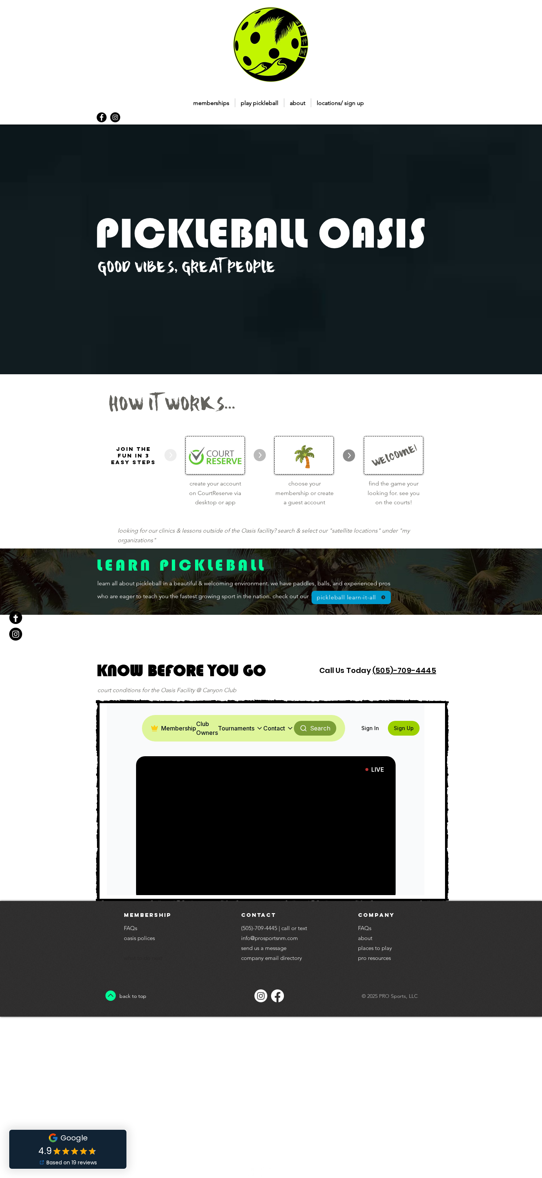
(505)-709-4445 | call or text (274, 928)
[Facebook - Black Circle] (102, 117)
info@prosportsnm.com (269, 938)
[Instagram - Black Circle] (115, 117)
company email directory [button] (271, 957)
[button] (259, 102)
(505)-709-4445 (404, 670)
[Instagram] (260, 995)
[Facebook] (277, 995)
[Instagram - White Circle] (266, 1172)
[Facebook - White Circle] (252, 1172)
